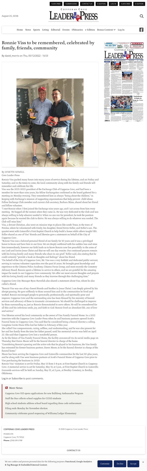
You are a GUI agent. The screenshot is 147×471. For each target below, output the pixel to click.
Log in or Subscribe (12, 378)
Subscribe (56, 4)
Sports (36, 30)
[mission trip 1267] (50, 114)
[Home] (73, 15)
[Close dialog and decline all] (143, 461)
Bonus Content (105, 30)
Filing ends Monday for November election (26, 408)
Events (65, 30)
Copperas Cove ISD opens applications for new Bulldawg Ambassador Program (44, 393)
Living (45, 30)
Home (20, 30)
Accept (133, 464)
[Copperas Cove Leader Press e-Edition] (123, 124)
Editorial (55, 30)
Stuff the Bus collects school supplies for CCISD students (33, 398)
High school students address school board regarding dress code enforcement (43, 403)
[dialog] (73, 465)
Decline (120, 464)
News (28, 30)
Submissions (71, 4)
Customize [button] (105, 464)
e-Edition (101, 4)
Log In (113, 4)
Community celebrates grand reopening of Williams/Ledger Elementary (40, 413)
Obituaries (77, 30)
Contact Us (87, 4)
